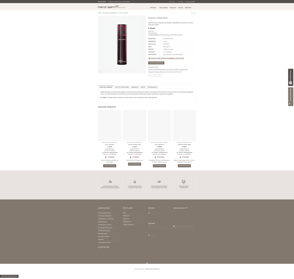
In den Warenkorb (156, 63)
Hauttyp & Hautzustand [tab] (122, 87)
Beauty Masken (123, 13)
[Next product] (192, 13)
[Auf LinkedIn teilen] (160, 75)
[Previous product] (194, 13)
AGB (124, 212)
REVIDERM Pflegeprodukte (110, 13)
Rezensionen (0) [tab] (152, 87)
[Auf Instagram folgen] (100, 251)
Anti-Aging (163, 7)
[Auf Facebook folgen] (99, 251)
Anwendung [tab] (134, 87)
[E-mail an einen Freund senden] (155, 75)
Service (188, 7)
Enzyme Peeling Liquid (134, 144)
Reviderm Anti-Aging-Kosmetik (181, 69)
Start (99, 13)
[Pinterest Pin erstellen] (158, 75)
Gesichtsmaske (168, 72)
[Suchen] (195, 7)
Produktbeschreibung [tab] (105, 87)
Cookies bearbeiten (128, 224)
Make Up (173, 7)
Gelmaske (162, 72)
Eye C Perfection (109, 144)
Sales (180, 7)
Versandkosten (154, 34)
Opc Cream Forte (159, 144)
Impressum (126, 218)
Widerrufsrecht (127, 221)
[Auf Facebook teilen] (149, 75)
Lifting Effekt (175, 72)
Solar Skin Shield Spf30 (184, 144)
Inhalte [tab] (143, 87)
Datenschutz (126, 215)
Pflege (153, 7)
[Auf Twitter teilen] (152, 75)
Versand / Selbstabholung (111, 152)
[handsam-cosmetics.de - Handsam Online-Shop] (111, 6)
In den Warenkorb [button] (109, 165)
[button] (180, 2)
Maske (180, 72)
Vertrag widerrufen (9, 276)
